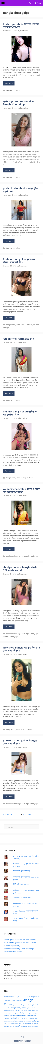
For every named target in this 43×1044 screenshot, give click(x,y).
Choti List (22, 1018)
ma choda (28, 1021)
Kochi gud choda (27, 478)
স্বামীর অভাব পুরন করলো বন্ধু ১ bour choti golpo (19, 949)
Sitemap (21, 1037)
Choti (25, 1015)
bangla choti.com (16, 1005)
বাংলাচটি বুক (25, 1026)
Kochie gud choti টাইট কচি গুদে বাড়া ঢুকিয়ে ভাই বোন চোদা (21, 25)
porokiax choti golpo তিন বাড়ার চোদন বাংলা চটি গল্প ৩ (20, 742)
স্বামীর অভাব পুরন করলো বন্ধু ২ (22, 871)
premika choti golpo (10, 636)
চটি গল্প (33, 1023)
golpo (32, 1018)
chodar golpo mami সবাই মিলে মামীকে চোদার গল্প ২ (20, 939)
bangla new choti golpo (19, 1013)
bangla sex (30, 1013)
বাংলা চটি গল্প (19, 1026)
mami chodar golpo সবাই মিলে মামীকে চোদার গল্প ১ (20, 942)
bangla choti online (9, 1010)
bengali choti (19, 1015)
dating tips (28, 1018)
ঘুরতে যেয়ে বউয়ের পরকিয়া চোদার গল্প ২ (18, 338)
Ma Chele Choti (26, 325)
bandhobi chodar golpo (15, 556)
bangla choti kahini (30, 1008)
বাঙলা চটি (29, 1026)
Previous (7, 814)
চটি (27, 1023)
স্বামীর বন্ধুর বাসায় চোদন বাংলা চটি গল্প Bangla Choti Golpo (18, 103)
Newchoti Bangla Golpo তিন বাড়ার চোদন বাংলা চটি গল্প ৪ (21, 649)
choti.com (30, 1015)
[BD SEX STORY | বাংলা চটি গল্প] (3, 3)
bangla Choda (26, 997)
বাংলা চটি (12, 1026)
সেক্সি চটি (36, 1026)
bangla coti (31, 1010)
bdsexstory (13, 1015)
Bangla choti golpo (13, 90)
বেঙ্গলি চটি (32, 1026)
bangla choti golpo (18, 1008)
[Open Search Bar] (30, 3)
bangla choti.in (25, 1005)
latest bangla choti (19, 1021)
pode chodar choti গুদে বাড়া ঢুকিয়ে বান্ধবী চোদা (20, 190)
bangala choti (18, 997)
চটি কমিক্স (29, 1023)
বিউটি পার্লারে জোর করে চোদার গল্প (22, 884)
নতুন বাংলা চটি (6, 1026)
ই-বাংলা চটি (24, 1023)
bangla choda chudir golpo (16, 1000)
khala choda (10, 1021)
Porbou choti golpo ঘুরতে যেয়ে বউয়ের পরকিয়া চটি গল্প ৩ (19, 260)
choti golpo (14, 1018)
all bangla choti (9, 997)
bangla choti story (21, 1010)
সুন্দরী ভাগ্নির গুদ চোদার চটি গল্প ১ (22, 897)
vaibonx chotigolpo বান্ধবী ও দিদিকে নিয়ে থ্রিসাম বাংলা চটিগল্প (21, 490)
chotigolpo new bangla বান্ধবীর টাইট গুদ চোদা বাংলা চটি (20, 568)
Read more (8, 83)
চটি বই (36, 1023)
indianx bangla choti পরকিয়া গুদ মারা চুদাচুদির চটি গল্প (20, 413)
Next (31, 814)
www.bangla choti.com (14, 1023)
